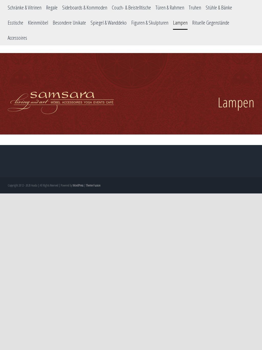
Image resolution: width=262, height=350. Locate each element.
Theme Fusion (93, 185)
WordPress (78, 185)
